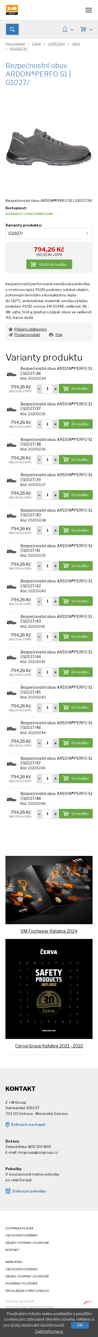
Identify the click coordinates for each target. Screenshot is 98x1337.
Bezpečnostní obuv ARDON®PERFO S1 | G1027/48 (56, 796)
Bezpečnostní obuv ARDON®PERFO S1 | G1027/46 (56, 725)
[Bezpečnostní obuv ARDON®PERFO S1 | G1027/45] (11, 692)
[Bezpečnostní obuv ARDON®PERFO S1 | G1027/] (49, 144)
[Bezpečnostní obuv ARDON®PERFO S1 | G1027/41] (11, 550)
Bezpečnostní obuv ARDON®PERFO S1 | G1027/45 (56, 689)
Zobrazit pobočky (29, 1191)
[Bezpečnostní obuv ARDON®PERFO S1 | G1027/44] (11, 657)
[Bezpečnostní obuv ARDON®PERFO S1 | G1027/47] (11, 763)
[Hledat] (12, 29)
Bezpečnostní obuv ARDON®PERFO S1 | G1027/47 (56, 760)
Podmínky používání (21, 1283)
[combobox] (49, 233)
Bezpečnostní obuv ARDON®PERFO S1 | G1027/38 (56, 442)
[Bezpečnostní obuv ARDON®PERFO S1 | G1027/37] (11, 409)
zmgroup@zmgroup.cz (38, 1152)
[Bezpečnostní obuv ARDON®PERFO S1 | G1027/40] (11, 515)
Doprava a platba (19, 1228)
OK (80, 1325)
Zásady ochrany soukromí (27, 1243)
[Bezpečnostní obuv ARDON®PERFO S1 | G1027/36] (11, 373)
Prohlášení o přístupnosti (27, 1291)
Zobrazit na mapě (28, 1124)
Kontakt (12, 1250)
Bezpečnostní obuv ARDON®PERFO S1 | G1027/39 (56, 477)
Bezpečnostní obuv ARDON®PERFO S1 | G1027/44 (56, 654)
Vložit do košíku (52, 264)
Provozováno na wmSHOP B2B (29, 1307)
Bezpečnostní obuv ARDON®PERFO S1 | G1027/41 (56, 548)
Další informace (49, 1331)
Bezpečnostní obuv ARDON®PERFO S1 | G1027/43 (56, 619)
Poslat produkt (27, 334)
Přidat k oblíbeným (30, 329)
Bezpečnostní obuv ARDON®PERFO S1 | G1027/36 (56, 371)
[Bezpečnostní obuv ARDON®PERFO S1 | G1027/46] (11, 728)
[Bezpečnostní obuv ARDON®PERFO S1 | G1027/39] (11, 480)
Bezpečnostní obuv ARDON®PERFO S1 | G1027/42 (56, 583)
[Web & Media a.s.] (88, 1303)
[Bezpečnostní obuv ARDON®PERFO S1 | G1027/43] (11, 621)
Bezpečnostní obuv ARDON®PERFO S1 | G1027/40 (56, 512)
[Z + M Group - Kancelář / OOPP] (12, 13)
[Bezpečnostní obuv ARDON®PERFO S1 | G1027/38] (11, 444)
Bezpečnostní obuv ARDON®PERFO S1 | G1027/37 (56, 406)
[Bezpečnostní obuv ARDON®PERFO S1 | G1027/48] (11, 798)
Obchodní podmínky (21, 1235)
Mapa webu (14, 1262)
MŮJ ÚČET (67, 29)
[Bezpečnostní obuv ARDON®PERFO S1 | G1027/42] (11, 586)
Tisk (58, 334)
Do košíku (80, 388)
